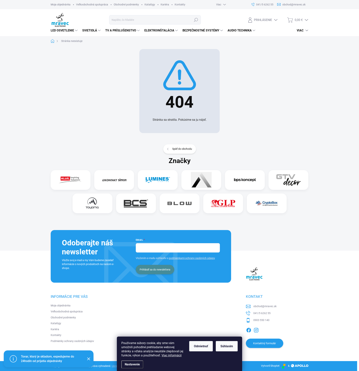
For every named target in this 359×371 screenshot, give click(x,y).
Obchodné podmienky (126, 4)
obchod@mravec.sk (265, 306)
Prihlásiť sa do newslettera (155, 269)
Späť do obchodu (182, 148)
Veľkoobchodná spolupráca (92, 4)
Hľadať (196, 19)
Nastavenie (132, 364)
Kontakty (180, 4)
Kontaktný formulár (264, 343)
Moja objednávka (60, 4)
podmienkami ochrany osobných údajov (192, 258)
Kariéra (165, 4)
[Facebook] (248, 329)
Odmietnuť (201, 346)
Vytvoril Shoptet (270, 365)
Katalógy (150, 4)
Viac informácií (172, 355)
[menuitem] (65, 30)
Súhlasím (226, 346)
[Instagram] (256, 329)
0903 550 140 (261, 320)
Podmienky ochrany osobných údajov (72, 341)
